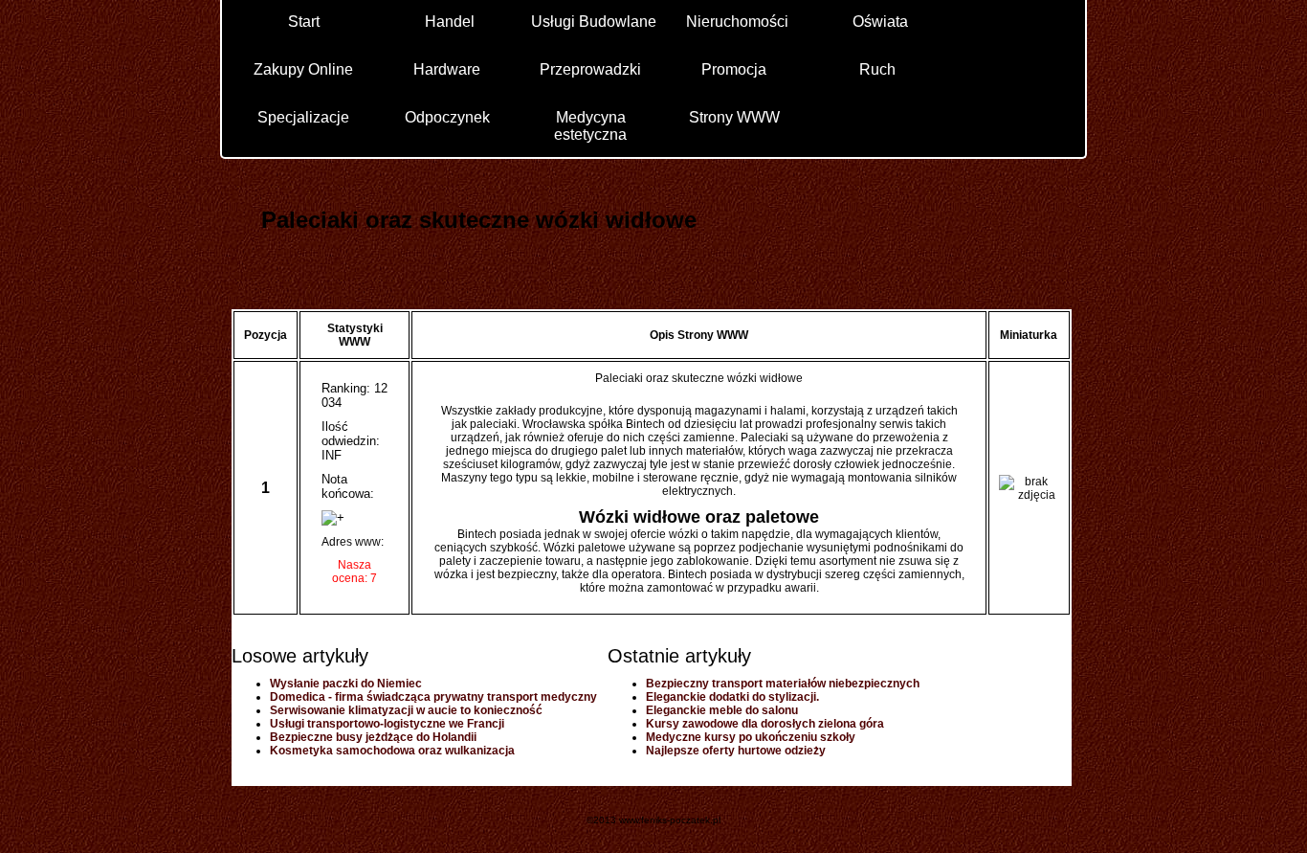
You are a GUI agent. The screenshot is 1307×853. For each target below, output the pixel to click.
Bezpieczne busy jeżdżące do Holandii (373, 737)
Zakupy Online (303, 69)
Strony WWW (734, 117)
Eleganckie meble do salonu (722, 710)
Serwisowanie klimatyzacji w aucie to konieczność (406, 710)
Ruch (877, 69)
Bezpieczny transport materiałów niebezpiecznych (782, 683)
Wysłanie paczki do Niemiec (346, 683)
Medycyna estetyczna (590, 125)
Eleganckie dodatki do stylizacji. (732, 697)
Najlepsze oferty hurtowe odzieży (736, 750)
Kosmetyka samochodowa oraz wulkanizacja (392, 750)
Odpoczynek (447, 117)
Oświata (880, 21)
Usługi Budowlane (593, 21)
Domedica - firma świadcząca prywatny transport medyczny (433, 697)
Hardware (446, 69)
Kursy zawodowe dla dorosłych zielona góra (765, 723)
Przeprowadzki (590, 69)
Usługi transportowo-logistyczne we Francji (387, 723)
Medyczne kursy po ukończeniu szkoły (750, 737)
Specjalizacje (303, 117)
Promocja (733, 69)
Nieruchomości (737, 21)
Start (304, 21)
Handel (450, 21)
